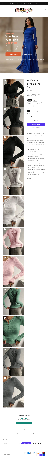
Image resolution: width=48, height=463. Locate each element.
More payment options (36, 127)
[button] (2, 9)
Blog (19, 435)
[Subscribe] (19, 443)
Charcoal (30, 106)
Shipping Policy (17, 433)
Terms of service (35, 458)
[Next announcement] (45, 3)
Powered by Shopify (17, 458)
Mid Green (38, 103)
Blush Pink (30, 103)
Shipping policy (42, 458)
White (35, 100)
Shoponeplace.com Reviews (26, 435)
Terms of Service (38, 433)
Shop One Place (11, 458)
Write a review (24, 423)
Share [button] (29, 178)
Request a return (13, 435)
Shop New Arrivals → (13, 54)
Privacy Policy (31, 433)
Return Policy (24, 433)
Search (7, 433)
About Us (11, 433)
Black (29, 100)
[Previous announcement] (2, 3)
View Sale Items (29, 54)
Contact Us (36, 435)
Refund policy (24, 458)
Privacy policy (29, 458)
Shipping (28, 92)
